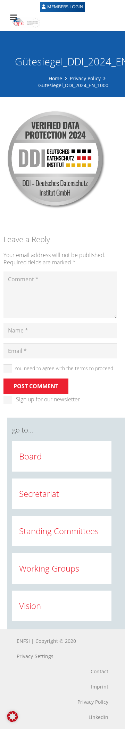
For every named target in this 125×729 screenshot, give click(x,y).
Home (55, 78)
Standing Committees (59, 531)
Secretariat (39, 493)
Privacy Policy (85, 78)
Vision (30, 605)
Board (30, 456)
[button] (12, 716)
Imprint (99, 686)
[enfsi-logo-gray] (23, 22)
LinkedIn (98, 717)
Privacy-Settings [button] (35, 656)
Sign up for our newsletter (48, 399)
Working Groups (49, 568)
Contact (99, 671)
